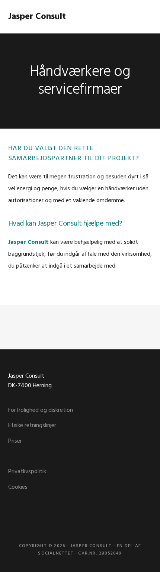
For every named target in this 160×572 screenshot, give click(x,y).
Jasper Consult (37, 17)
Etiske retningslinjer (32, 425)
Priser (15, 441)
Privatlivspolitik (27, 471)
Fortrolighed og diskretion (40, 410)
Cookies (18, 487)
